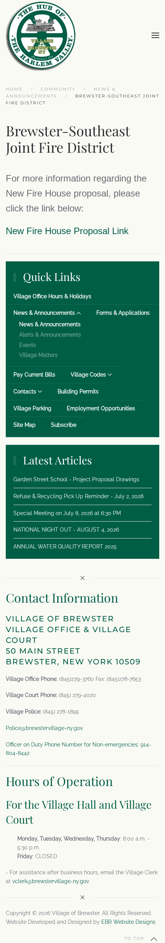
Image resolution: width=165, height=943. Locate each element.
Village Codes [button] (88, 375)
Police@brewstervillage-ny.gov (44, 728)
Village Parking (32, 408)
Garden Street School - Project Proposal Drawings (76, 479)
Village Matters (38, 355)
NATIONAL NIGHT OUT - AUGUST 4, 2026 (66, 530)
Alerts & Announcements (50, 335)
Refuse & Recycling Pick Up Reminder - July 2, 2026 (78, 496)
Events (27, 345)
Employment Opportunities (101, 408)
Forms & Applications (123, 313)
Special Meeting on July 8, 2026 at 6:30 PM (67, 513)
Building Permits (78, 391)
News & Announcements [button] (44, 313)
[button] (155, 35)
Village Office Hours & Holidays (52, 296)
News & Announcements (50, 324)
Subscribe (63, 425)
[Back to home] (41, 35)
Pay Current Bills (34, 375)
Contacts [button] (24, 391)
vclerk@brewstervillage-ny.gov (50, 881)
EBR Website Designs (128, 922)
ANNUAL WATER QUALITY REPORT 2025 (65, 546)
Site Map (24, 425)
